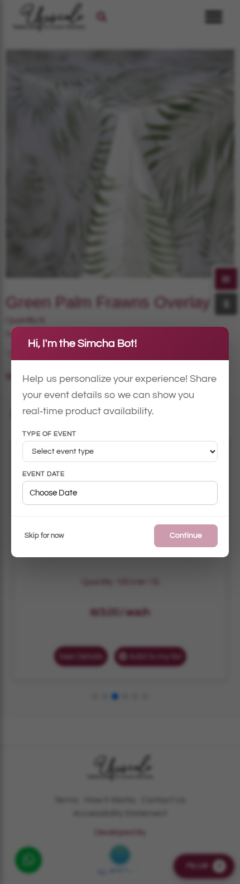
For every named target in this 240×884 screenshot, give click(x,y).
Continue (186, 535)
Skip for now (44, 535)
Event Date (43, 474)
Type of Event (49, 434)
